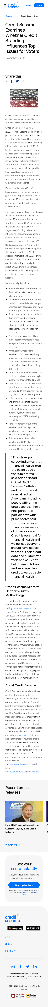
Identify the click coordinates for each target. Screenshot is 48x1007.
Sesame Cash (20, 735)
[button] (6, 5)
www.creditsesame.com (24, 608)
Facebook (13, 771)
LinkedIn (34, 771)
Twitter (22, 771)
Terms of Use (26, 892)
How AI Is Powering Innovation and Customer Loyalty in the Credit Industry (22, 828)
